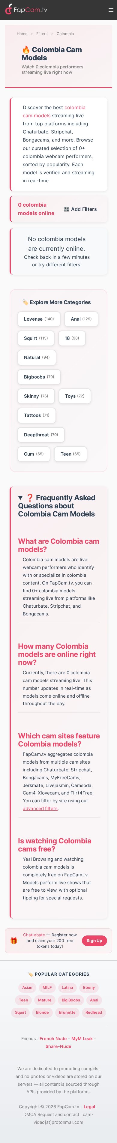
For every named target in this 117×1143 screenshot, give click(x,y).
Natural (37, 357)
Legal (89, 1106)
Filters (42, 33)
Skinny (36, 396)
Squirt (36, 338)
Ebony (89, 987)
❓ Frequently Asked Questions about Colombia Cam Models (56, 506)
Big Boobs (71, 1000)
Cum (34, 454)
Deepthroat (41, 435)
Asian (27, 987)
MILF (47, 987)
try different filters (59, 265)
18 (72, 338)
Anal (81, 319)
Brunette (67, 1012)
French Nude (53, 1038)
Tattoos (37, 415)
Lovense (39, 319)
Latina (67, 987)
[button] (111, 10)
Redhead (94, 1012)
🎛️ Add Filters (80, 209)
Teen (71, 454)
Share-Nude (58, 1046)
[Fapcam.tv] (26, 10)
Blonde (42, 1012)
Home (22, 33)
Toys (75, 396)
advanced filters (40, 808)
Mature (45, 1000)
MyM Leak (82, 1038)
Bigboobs (39, 377)
